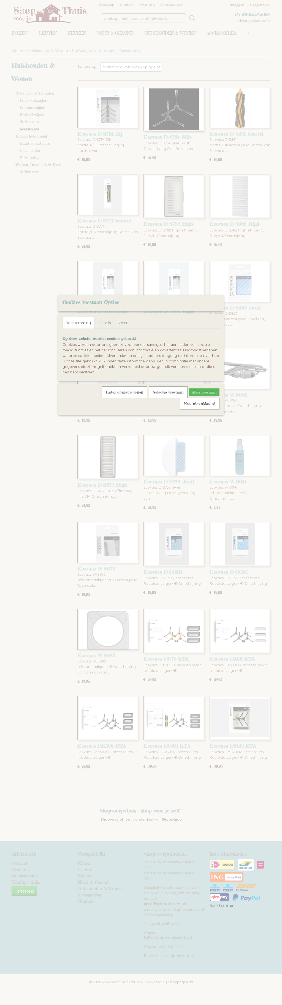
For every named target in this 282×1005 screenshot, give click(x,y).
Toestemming (78, 322)
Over (123, 322)
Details (105, 322)
